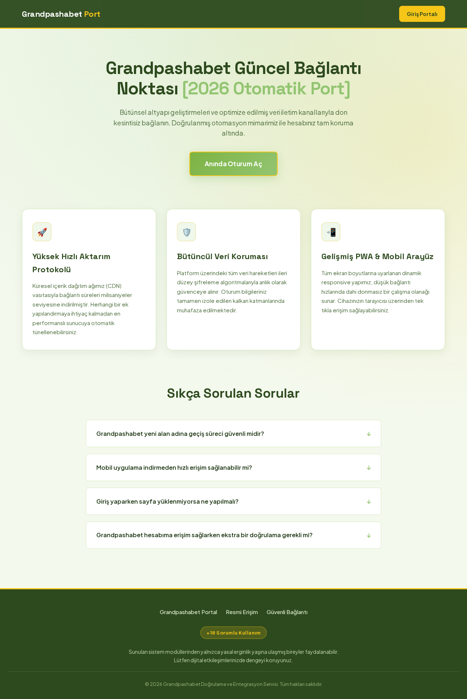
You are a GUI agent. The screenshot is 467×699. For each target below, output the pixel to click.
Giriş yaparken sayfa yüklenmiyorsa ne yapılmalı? (167, 501)
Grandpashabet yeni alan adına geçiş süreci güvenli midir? (180, 433)
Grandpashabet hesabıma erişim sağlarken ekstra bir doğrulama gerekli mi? (204, 535)
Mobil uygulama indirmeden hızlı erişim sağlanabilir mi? (174, 467)
